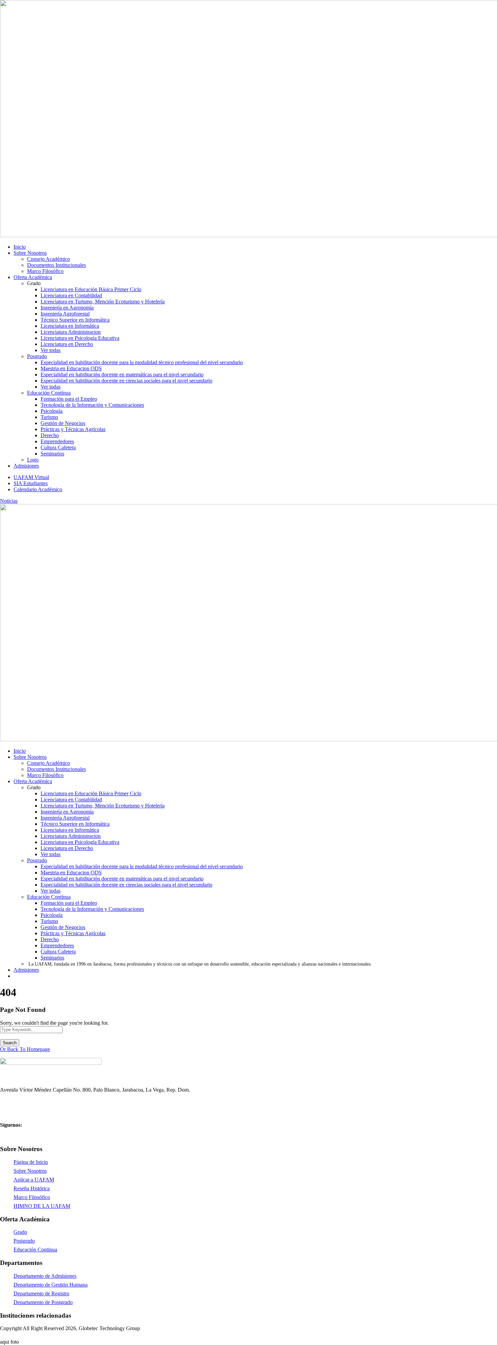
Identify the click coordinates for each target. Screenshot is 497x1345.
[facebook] (2, 1335)
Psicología (52, 411)
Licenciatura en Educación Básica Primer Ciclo (91, 289)
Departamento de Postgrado (43, 1302)
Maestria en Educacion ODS (71, 368)
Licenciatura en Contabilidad (71, 295)
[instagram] (26, 1335)
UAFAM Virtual (31, 477)
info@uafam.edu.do (21, 1112)
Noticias (9, 501)
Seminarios (52, 453)
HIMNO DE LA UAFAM (42, 1206)
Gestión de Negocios (63, 423)
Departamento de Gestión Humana (51, 1285)
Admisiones (26, 466)
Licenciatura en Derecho (67, 344)
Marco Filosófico (45, 271)
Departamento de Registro (41, 1293)
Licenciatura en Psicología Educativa (80, 338)
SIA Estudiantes (31, 483)
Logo (33, 460)
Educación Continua (35, 1249)
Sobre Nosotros (30, 253)
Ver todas (51, 350)
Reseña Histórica (32, 1188)
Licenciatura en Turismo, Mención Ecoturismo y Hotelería (103, 301)
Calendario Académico (38, 489)
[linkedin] (14, 1335)
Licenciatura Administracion (71, 332)
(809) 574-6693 (16, 1100)
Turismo (49, 417)
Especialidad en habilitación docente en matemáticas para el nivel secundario (122, 374)
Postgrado (24, 1241)
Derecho (50, 435)
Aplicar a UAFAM (34, 1179)
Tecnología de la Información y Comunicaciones (92, 405)
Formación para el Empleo (69, 399)
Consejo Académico (48, 259)
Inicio (20, 247)
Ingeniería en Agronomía (67, 307)
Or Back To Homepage (25, 1049)
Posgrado (37, 356)
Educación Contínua (49, 393)
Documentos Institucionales (56, 265)
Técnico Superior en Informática (75, 320)
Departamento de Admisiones (45, 1276)
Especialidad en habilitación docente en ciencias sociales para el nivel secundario (126, 380)
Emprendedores (57, 441)
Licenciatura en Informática (70, 326)
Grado (20, 1232)
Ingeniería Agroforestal (65, 314)
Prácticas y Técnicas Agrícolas (73, 429)
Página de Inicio (31, 1162)
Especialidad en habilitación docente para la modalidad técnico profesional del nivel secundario (142, 362)
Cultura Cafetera (58, 447)
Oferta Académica (33, 277)
